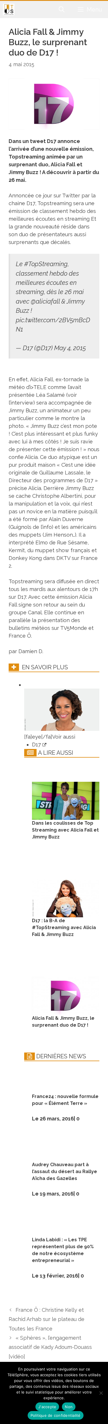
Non (69, 1406)
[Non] (101, 1393)
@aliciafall (45, 301)
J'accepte (47, 1406)
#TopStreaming (46, 264)
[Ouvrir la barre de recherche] (61, 9)
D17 (37, 744)
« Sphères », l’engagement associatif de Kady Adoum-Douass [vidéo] (50, 1347)
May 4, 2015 (70, 348)
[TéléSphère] (8, 9)
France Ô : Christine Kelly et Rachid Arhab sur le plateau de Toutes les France (46, 1319)
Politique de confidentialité (56, 1415)
